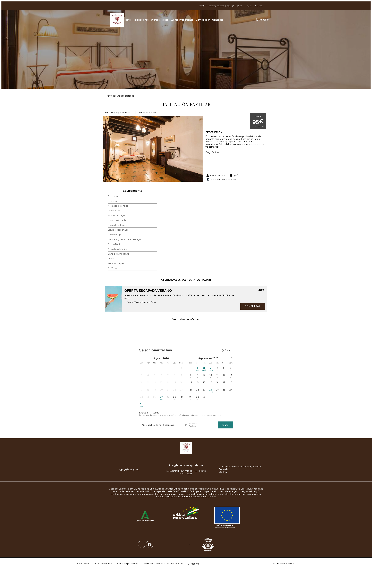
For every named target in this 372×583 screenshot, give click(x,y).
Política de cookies (102, 563)
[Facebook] (149, 544)
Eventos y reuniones (182, 19)
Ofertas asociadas (146, 112)
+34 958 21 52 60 (235, 6)
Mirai (292, 563)
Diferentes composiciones (223, 179)
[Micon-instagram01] (141, 544)
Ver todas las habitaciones (120, 96)
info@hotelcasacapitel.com (211, 6)
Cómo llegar (203, 19)
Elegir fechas (212, 152)
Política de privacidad (127, 563)
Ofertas (155, 19)
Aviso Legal (83, 563)
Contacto (217, 19)
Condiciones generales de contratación (162, 563)
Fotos (165, 19)
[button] (106, 149)
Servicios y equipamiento (117, 112)
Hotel (128, 19)
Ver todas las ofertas (186, 319)
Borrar (227, 350)
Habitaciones (141, 19)
